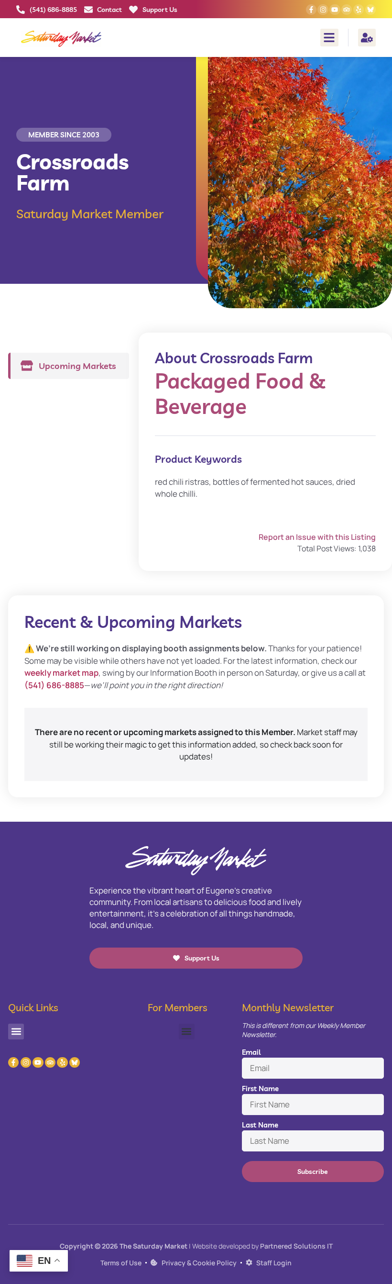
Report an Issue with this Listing (317, 537)
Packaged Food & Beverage (240, 393)
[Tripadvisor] (346, 9)
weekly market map (61, 672)
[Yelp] (358, 9)
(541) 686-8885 (54, 685)
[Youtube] (334, 9)
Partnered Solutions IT (296, 1246)
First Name (260, 1088)
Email (251, 1052)
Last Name (260, 1124)
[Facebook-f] (311, 9)
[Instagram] (322, 9)
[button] (329, 38)
